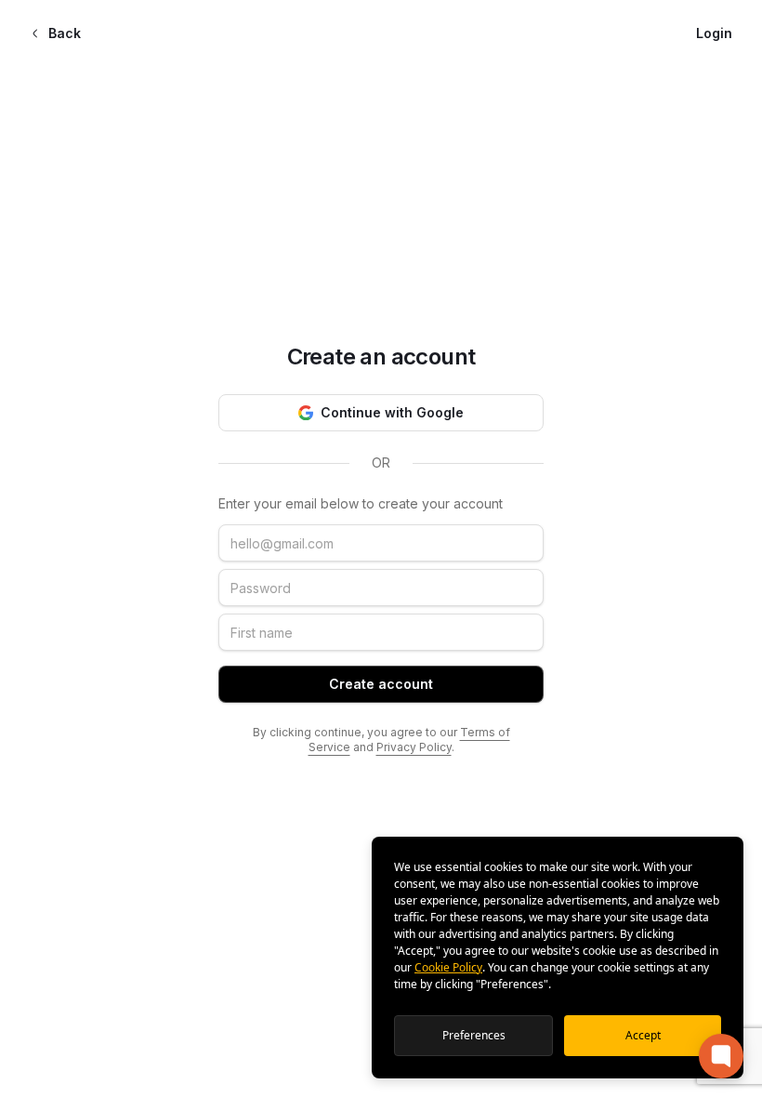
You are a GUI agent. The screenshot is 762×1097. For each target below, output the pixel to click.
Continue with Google (392, 412)
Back (64, 33)
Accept (643, 1035)
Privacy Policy (414, 747)
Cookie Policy (448, 967)
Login (714, 33)
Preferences (474, 1035)
